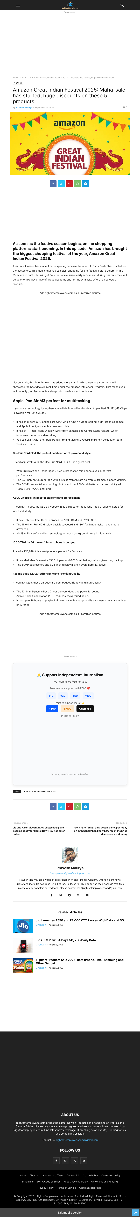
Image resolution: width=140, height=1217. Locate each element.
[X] (61, 183)
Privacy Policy (46, 1187)
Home (15, 77)
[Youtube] (87, 895)
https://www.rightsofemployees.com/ (70, 873)
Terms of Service (66, 1187)
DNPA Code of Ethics (48, 1181)
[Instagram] (60, 895)
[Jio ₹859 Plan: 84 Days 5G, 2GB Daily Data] (23, 946)
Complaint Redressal (90, 1187)
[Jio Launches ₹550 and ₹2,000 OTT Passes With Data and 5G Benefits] (23, 926)
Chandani (41, 924)
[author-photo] (70, 863)
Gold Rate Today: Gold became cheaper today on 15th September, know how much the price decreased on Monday (100, 830)
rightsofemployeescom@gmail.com (77, 1140)
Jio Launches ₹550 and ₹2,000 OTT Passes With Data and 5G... (81, 920)
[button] (18, 5)
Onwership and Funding (104, 1181)
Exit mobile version (70, 1212)
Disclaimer (28, 1181)
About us (35, 1175)
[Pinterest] (69, 183)
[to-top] (135, 1211)
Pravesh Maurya (24, 107)
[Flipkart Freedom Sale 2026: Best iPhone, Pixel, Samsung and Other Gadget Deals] (23, 966)
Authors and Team (53, 1175)
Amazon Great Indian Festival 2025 (39, 791)
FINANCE (26, 77)
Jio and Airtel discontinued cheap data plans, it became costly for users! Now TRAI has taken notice (40, 830)
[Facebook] (53, 183)
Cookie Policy (90, 1175)
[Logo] (70, 1104)
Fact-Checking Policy (76, 1181)
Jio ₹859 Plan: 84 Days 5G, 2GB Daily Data (66, 940)
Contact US (73, 1175)
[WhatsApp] (77, 183)
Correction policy (110, 1175)
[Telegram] (85, 183)
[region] (70, 46)
